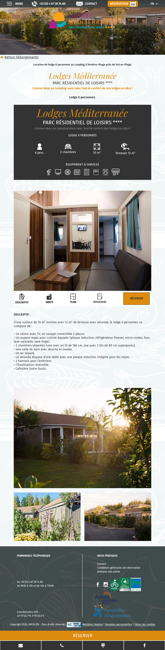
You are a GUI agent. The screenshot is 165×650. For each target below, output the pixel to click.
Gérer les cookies (144, 624)
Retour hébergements (21, 57)
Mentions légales (92, 624)
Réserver (82, 635)
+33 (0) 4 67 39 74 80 (52, 4)
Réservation (119, 4)
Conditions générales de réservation (118, 567)
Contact (91, 4)
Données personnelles (118, 624)
